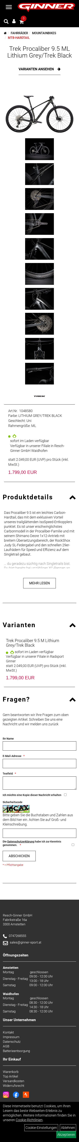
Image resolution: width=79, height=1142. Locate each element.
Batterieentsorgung (16, 1051)
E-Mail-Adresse (12, 756)
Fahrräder (19, 33)
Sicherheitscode (12, 802)
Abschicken (19, 856)
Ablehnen (68, 1128)
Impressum (11, 1037)
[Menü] (9, 7)
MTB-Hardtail (19, 38)
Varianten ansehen (37, 69)
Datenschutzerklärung (20, 841)
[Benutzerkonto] (14, 21)
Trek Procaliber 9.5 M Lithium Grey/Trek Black (32, 643)
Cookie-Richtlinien (29, 1120)
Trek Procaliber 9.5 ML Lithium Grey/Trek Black (39, 52)
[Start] (5, 33)
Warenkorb (10, 1072)
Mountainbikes (44, 33)
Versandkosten (13, 1081)
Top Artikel (10, 1076)
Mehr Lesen (39, 583)
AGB (6, 1046)
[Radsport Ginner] (46, 7)
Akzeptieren (66, 1135)
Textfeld (8, 773)
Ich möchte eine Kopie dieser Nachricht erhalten (32, 795)
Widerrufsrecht (13, 1086)
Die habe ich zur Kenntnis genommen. (32, 843)
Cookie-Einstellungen (41, 1128)
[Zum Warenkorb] (21, 22)
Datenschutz (12, 1042)
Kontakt (8, 1032)
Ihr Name (8, 738)
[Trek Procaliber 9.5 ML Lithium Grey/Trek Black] (39, 109)
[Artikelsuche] (6, 22)
